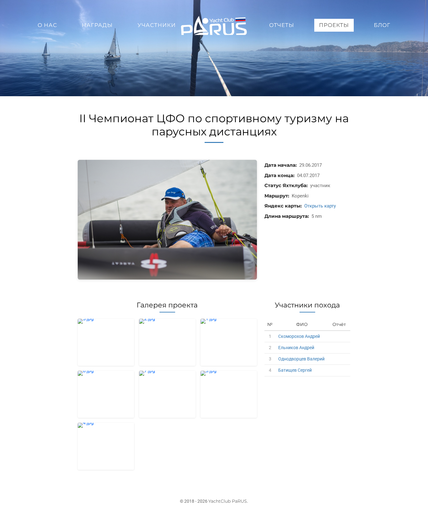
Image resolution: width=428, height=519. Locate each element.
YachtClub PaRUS (227, 501)
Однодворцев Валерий (301, 358)
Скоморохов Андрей (299, 336)
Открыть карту (320, 206)
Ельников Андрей (296, 347)
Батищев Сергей (295, 370)
